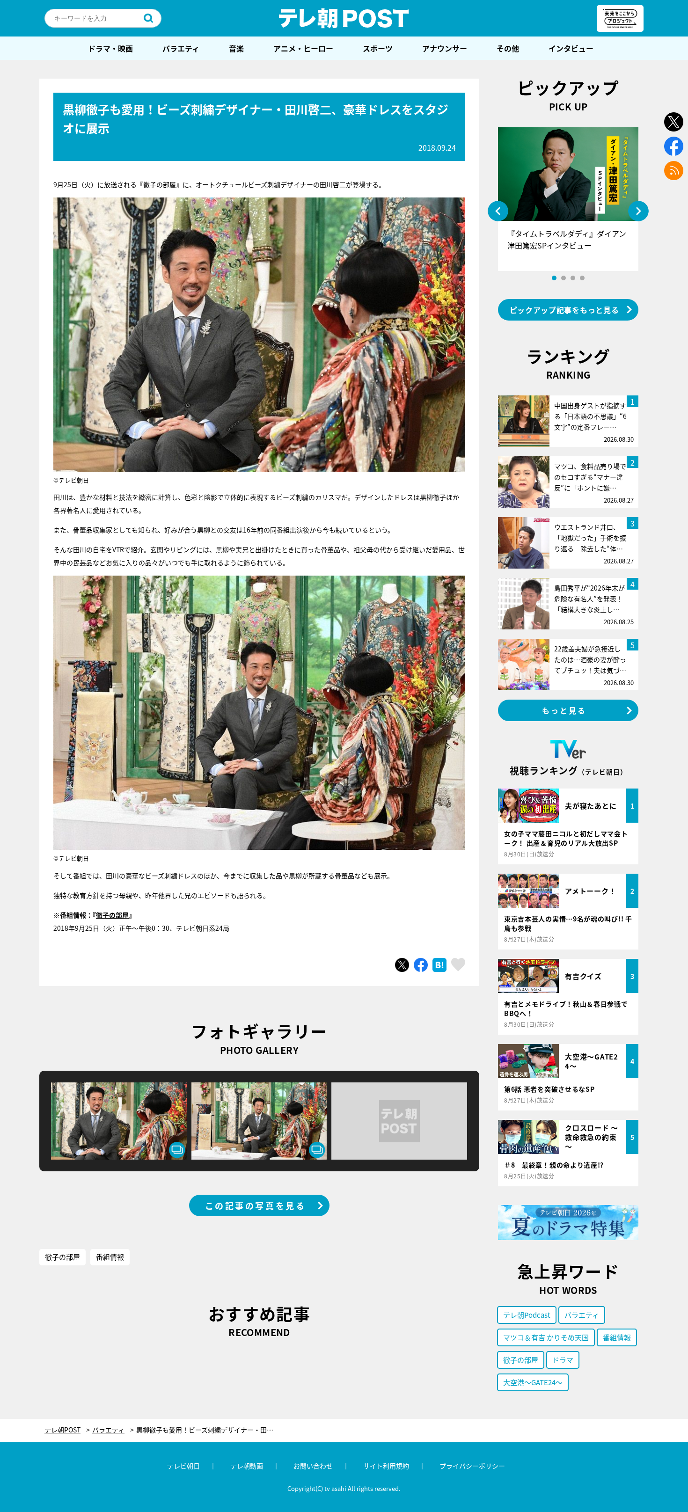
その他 (508, 48)
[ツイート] (402, 965)
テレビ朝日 (183, 1465)
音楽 (236, 48)
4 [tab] (582, 278)
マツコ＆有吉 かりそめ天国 (546, 1337)
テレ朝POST (344, 18)
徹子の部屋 (112, 915)
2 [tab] (563, 278)
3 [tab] (573, 278)
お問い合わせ (313, 1465)
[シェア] (421, 965)
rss (673, 170)
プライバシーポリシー (472, 1465)
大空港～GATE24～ (533, 1382)
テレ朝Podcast (526, 1315)
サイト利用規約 (386, 1465)
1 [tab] (554, 278)
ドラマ (562, 1360)
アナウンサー (444, 48)
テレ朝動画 (246, 1465)
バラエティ (180, 48)
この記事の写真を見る (255, 1205)
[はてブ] (439, 965)
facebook (673, 146)
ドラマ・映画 (110, 48)
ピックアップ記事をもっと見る (564, 309)
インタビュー (571, 48)
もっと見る (564, 710)
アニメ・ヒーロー (303, 48)
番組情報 (110, 1257)
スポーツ (378, 48)
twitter (673, 121)
